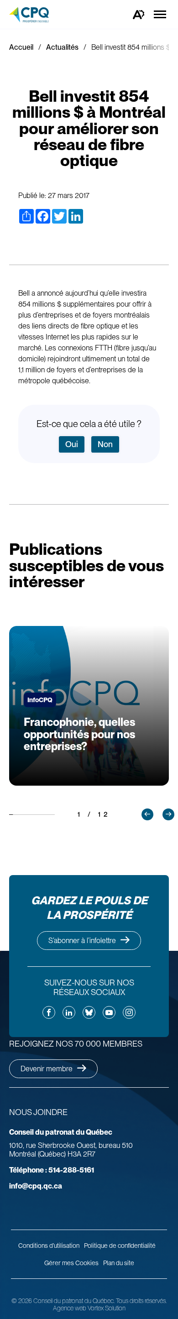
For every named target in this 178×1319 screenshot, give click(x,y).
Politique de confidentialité (120, 1245)
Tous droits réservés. (141, 1300)
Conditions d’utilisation (48, 1245)
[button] (147, 814)
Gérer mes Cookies (71, 1263)
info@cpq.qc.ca (35, 1186)
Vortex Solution (107, 1308)
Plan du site (118, 1263)
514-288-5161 (51, 1170)
